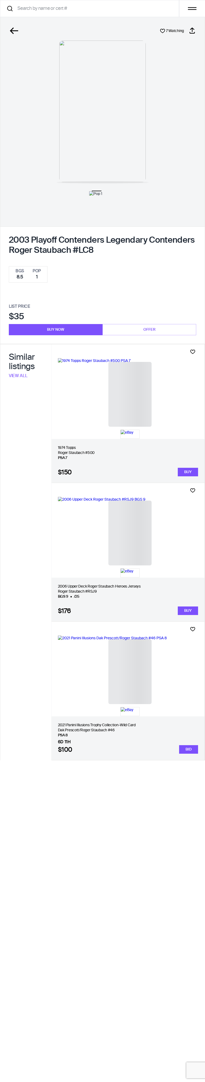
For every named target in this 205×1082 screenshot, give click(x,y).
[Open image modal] (102, 111)
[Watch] (192, 352)
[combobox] (91, 8)
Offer (149, 330)
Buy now (55, 330)
